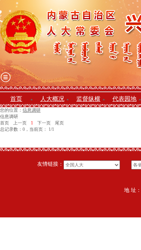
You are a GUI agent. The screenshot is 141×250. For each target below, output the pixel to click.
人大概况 (52, 99)
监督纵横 (88, 99)
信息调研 (32, 110)
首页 (16, 99)
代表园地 (124, 99)
